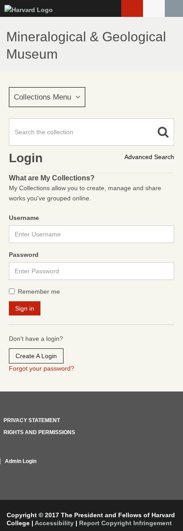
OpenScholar (157, 472)
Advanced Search (149, 156)
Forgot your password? (41, 368)
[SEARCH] (174, 8)
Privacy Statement (32, 420)
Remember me (39, 291)
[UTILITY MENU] (154, 8)
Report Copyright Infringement (125, 523)
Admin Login (20, 461)
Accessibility (54, 523)
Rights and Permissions (39, 432)
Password (24, 254)
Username (24, 217)
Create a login (36, 355)
